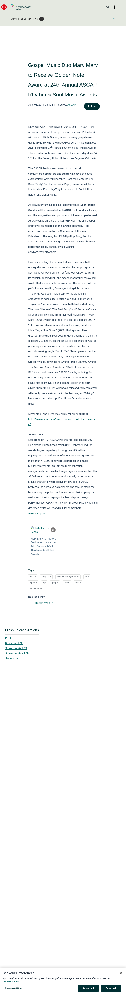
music (78, 582)
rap (44, 582)
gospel (55, 582)
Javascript (11, 658)
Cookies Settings (13, 988)
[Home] (16, 7)
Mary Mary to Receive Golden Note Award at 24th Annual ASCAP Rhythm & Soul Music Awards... (43, 546)
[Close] (120, 973)
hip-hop (33, 582)
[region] (63, 981)
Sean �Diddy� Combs (68, 576)
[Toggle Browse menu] (114, 18)
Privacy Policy (11, 981)
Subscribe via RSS (16, 648)
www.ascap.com (37, 513)
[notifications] (114, 7)
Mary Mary (46, 576)
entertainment (36, 589)
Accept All (88, 988)
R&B (87, 576)
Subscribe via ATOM (17, 653)
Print (8, 638)
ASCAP (71, 104)
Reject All (111, 988)
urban (66, 582)
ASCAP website (44, 603)
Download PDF (14, 643)
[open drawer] (121, 7)
